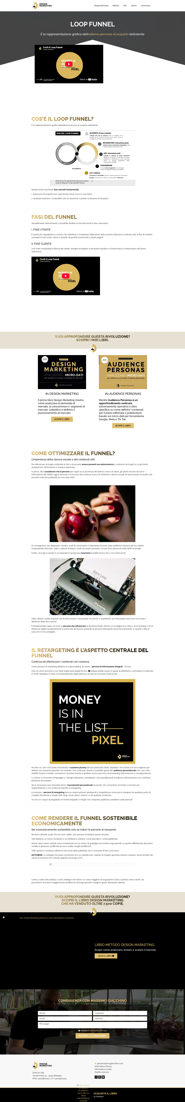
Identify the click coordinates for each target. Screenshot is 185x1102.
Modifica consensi (102, 1072)
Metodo (116, 6)
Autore (134, 6)
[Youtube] (103, 1077)
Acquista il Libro (105, 1093)
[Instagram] (96, 1077)
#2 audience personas (123, 393)
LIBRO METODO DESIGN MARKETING (124, 945)
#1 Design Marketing (62, 393)
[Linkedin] (99, 1077)
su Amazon (99, 1096)
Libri (125, 6)
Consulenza (145, 6)
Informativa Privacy (98, 1030)
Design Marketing (101, 6)
